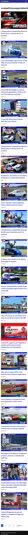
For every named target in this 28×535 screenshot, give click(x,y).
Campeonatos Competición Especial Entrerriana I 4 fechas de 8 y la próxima (14, 33)
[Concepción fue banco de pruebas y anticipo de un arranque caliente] (14, 415)
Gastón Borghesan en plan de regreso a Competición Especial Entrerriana (12, 514)
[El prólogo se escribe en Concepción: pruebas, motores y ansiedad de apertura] (14, 442)
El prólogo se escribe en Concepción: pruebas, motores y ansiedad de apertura (14, 455)
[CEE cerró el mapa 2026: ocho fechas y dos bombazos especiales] (14, 361)
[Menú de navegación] (25, 1)
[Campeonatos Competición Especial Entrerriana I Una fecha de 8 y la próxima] (14, 219)
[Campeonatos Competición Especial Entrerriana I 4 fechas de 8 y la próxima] (14, 20)
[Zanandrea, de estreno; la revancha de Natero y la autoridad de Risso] (14, 164)
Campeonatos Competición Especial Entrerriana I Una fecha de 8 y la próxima (14, 232)
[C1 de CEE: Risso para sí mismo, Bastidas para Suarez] (14, 108)
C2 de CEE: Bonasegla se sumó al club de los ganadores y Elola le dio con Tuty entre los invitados (13, 92)
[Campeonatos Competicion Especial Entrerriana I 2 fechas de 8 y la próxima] (14, 135)
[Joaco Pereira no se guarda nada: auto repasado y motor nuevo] (14, 388)
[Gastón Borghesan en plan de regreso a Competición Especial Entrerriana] (14, 501)
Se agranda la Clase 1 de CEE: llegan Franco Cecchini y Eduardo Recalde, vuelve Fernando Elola (14, 485)
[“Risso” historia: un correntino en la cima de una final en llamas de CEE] (14, 304)
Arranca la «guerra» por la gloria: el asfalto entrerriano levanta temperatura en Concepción (13, 345)
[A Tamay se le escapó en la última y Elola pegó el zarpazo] (14, 248)
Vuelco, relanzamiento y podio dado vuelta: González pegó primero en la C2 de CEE (14, 288)
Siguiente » (19, 525)
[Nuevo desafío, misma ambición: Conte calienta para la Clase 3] (14, 191)
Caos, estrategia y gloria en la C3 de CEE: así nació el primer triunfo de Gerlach (14, 63)
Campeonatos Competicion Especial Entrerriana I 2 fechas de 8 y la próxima (14, 148)
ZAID (7, 534)
